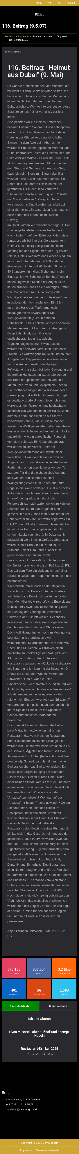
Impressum (26, 1150)
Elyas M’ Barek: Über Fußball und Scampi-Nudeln (39, 1033)
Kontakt (71, 2)
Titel (58, 2)
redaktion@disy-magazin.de (22, 1109)
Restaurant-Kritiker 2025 (39, 1048)
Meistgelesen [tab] (58, 1005)
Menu (39, 2)
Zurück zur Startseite (16, 36)
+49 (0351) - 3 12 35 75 (19, 1104)
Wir (49, 2)
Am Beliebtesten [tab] (21, 1005)
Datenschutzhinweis (47, 1150)
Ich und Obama (39, 1019)
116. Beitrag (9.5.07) (19, 39)
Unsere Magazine (42, 36)
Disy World (62, 36)
